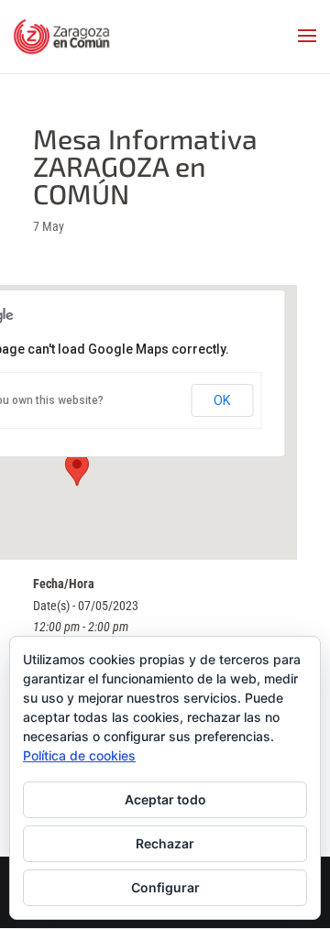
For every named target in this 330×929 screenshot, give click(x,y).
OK (222, 400)
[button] (77, 469)
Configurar (165, 887)
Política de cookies (79, 755)
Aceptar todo (165, 799)
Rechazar (165, 843)
